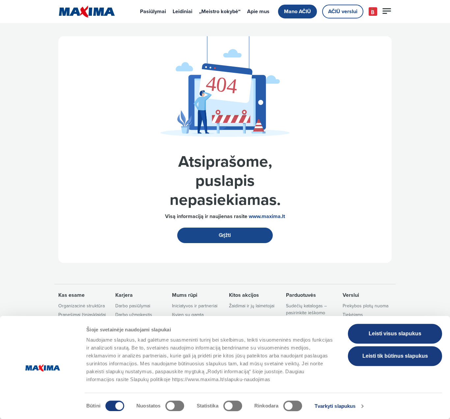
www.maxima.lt (267, 216)
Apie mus (258, 11)
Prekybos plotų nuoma (365, 306)
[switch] (174, 406)
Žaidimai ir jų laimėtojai (251, 306)
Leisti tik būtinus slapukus (395, 356)
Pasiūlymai (153, 11)
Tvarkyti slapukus (335, 406)
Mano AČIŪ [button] (297, 11)
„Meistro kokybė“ (219, 11)
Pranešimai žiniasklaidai (82, 315)
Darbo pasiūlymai (132, 306)
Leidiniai (182, 11)
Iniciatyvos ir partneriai (194, 306)
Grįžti (225, 235)
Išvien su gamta (188, 315)
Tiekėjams (353, 315)
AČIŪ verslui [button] (342, 11)
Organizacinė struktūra (81, 306)
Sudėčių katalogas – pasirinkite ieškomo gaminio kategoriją (306, 312)
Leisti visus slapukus (395, 333)
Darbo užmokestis (133, 315)
